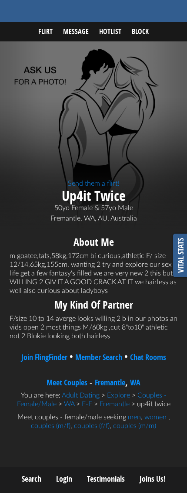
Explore (118, 395)
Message (76, 31)
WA (135, 382)
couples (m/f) (50, 425)
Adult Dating (81, 395)
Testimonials (106, 478)
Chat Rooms (148, 357)
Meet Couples (67, 382)
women (155, 417)
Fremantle (110, 382)
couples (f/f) (92, 425)
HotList (110, 31)
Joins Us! (153, 478)
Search (31, 478)
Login (64, 478)
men (134, 417)
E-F (87, 404)
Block (140, 31)
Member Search (98, 357)
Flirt (45, 31)
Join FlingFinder (44, 357)
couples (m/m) (134, 425)
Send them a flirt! (93, 183)
